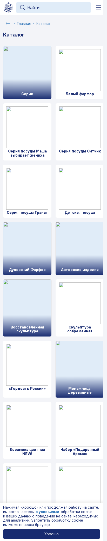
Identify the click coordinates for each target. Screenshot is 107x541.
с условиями (47, 511)
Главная (24, 23)
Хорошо (51, 534)
